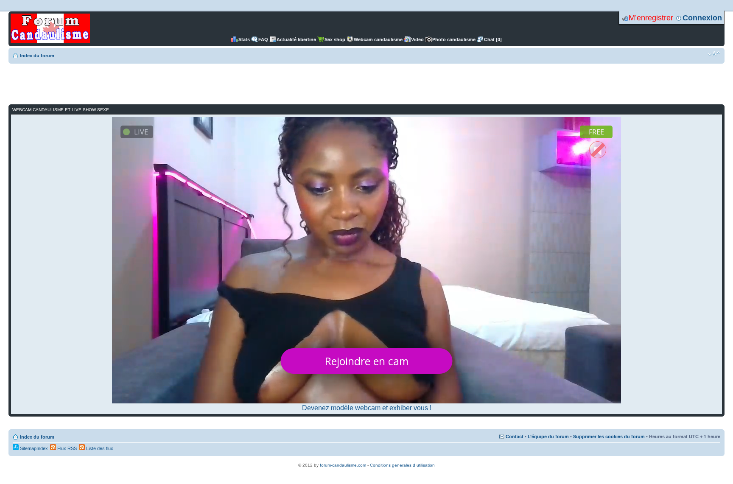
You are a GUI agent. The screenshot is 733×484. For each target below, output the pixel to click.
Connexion (702, 18)
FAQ (263, 39)
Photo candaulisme (454, 39)
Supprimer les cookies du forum (609, 436)
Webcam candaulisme (378, 39)
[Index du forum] (50, 29)
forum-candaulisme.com (343, 465)
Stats (244, 39)
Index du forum (37, 55)
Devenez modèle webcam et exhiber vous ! (366, 407)
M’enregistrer (651, 18)
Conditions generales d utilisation (402, 465)
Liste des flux (99, 448)
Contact (514, 436)
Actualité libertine (296, 39)
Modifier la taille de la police (714, 54)
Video (417, 39)
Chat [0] (493, 39)
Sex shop (335, 39)
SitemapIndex (33, 448)
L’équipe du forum (548, 436)
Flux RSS (66, 448)
